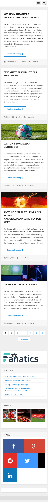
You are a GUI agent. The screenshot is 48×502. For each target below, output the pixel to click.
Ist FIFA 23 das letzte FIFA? (20, 284)
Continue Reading (16, 54)
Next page (24, 339)
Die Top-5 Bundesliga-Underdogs (17, 145)
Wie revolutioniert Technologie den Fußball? (21, 16)
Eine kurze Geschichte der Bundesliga (18, 380)
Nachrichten (31, 258)
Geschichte (34, 62)
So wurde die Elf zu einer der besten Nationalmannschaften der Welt (22, 217)
